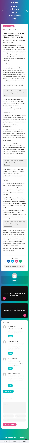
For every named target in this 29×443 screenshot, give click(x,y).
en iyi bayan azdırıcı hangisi (9, 248)
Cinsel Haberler (8, 26)
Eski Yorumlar (8, 391)
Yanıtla (10, 336)
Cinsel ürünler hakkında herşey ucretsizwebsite (14, 11)
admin (14, 280)
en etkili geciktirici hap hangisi (10, 85)
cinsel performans (7, 153)
